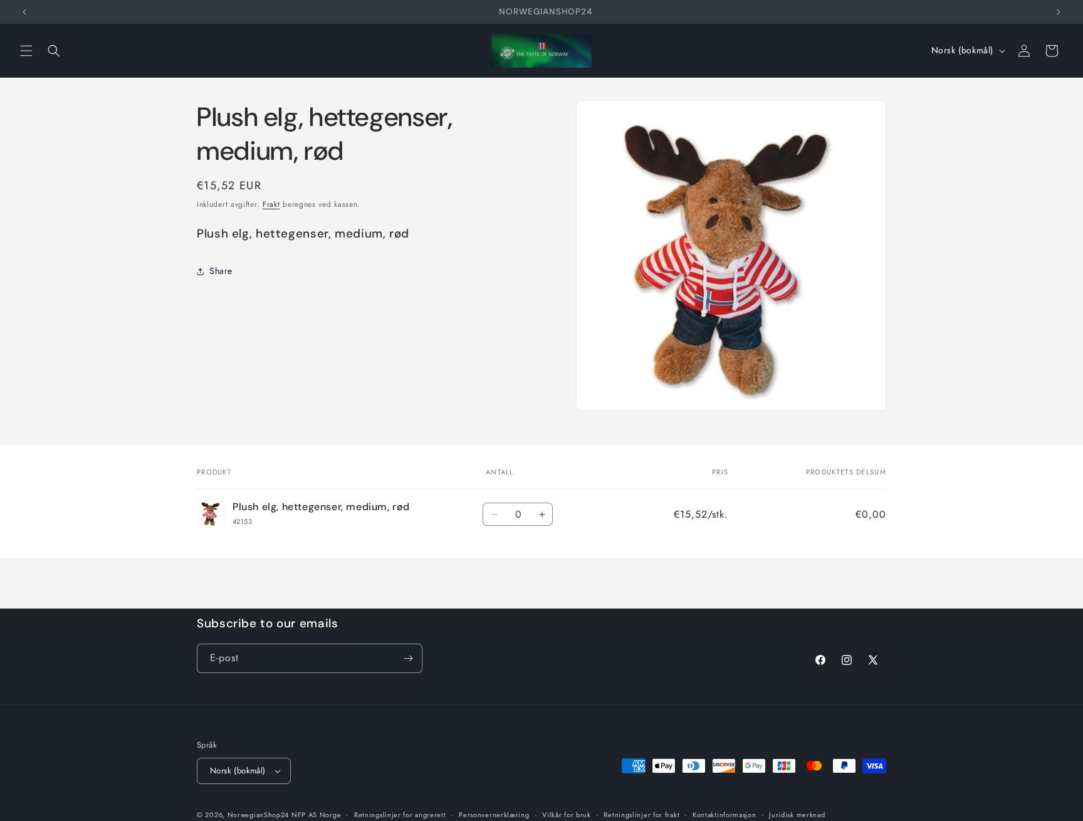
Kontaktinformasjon (724, 814)
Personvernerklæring (494, 814)
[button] (26, 51)
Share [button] (221, 270)
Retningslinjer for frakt (641, 814)
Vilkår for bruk (566, 814)
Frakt (271, 204)
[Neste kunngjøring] (1058, 12)
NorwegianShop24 (259, 815)
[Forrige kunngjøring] (24, 12)
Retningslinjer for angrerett (400, 814)
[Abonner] (408, 658)
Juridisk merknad (797, 814)
